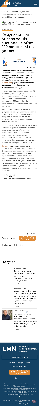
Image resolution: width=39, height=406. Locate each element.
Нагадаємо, (6, 146)
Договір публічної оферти (27, 403)
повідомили (7, 83)
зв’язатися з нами (19, 357)
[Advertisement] (19, 206)
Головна (6, 12)
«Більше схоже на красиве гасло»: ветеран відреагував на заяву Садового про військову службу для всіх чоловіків (25, 320)
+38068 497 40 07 (19, 367)
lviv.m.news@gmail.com (19, 363)
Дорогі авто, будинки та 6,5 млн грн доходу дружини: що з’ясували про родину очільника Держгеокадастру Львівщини (25, 297)
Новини (15, 12)
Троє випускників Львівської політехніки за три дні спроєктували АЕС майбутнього (25, 276)
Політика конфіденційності (12, 403)
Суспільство (24, 12)
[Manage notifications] (34, 401)
